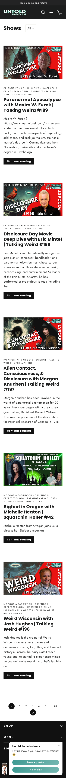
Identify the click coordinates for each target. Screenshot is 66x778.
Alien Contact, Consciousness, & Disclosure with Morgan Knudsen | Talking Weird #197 (31, 378)
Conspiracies (30, 88)
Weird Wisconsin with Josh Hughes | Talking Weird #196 (29, 623)
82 (55, 706)
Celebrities (11, 88)
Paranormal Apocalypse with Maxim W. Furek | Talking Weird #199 (32, 104)
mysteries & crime (39, 607)
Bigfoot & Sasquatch (18, 495)
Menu (9, 737)
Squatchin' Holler (29, 501)
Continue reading (19, 161)
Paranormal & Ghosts (28, 91)
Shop (9, 726)
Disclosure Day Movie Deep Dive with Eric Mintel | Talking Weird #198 (33, 239)
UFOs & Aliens (23, 94)
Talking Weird (13, 228)
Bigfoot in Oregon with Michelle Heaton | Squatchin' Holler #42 (29, 511)
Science (41, 359)
